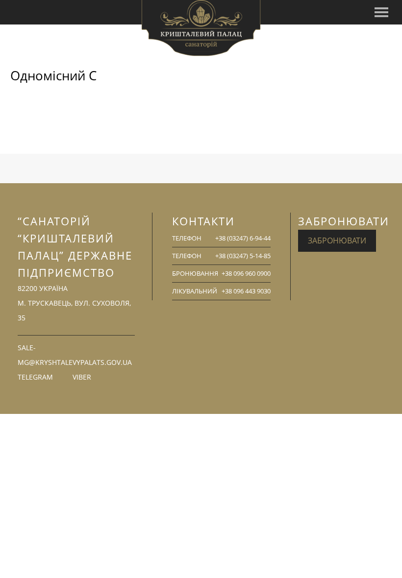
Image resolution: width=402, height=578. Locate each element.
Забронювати (337, 240)
